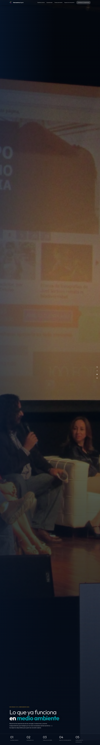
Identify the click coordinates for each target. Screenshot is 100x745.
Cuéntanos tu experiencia (83, 2)
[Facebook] (97, 371)
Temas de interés (58, 2)
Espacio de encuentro (69, 2)
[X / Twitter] (97, 367)
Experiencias (49, 2)
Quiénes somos (41, 2)
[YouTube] (97, 374)
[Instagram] (97, 378)
